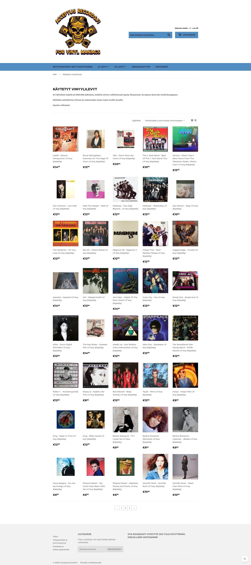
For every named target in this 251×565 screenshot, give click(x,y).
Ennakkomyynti (141, 66)
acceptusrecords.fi (68, 562)
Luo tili (195, 28)
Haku (55, 536)
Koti (55, 74)
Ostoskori (188, 35)
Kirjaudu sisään (181, 28)
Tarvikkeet (161, 66)
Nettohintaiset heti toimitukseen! (73, 66)
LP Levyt (103, 66)
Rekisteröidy (114, 549)
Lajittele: (136, 120)
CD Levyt (119, 66)
